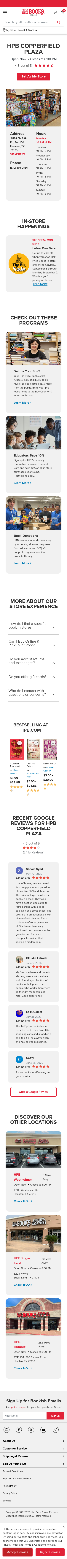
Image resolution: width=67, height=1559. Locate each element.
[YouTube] (43, 1430)
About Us (9, 1441)
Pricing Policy (9, 1485)
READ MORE (40, 284)
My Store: (11, 30)
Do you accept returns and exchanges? (26, 661)
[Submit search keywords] (59, 22)
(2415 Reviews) (33, 852)
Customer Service (15, 1448)
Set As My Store (33, 77)
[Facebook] (19, 1430)
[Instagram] (6, 1430)
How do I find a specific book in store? (27, 626)
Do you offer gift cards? (27, 677)
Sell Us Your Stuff (14, 1464)
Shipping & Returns (15, 1456)
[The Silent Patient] (33, 749)
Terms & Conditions (13, 1471)
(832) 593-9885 (19, 167)
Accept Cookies (17, 1552)
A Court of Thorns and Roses (15, 765)
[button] (12, 107)
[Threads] (31, 1430)
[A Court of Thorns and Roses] (17, 749)
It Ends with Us (49, 764)
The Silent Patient (31, 765)
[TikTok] (56, 1430)
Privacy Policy (10, 1493)
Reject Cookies (50, 1552)
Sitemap (7, 1500)
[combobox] (33, 22)
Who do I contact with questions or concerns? (27, 693)
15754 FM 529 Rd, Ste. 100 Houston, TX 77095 (18, 146)
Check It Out (22, 1201)
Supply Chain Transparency (17, 1478)
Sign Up (55, 1415)
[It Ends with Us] (50, 749)
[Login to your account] (55, 12)
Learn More (22, 403)
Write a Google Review (33, 1092)
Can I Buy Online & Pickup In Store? (24, 643)
